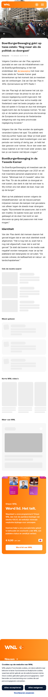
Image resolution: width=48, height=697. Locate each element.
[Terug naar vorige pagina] (4, 33)
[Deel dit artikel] (43, 33)
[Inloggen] (37, 4)
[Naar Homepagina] (7, 5)
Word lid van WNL (24, 547)
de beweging (23, 71)
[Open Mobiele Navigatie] (42, 4)
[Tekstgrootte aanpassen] (38, 33)
